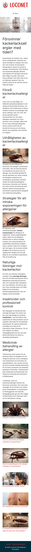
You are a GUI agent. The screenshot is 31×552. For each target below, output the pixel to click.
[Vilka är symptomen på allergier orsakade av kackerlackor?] (15, 431)
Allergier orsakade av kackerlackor (14, 417)
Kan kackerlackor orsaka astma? (14, 486)
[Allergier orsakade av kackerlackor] (15, 409)
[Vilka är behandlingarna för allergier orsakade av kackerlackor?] (15, 455)
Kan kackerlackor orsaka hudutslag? (15, 506)
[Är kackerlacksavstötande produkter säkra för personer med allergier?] (15, 520)
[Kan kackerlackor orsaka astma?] (15, 478)
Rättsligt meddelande (18, 544)
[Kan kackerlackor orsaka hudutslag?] (15, 498)
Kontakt (8, 544)
